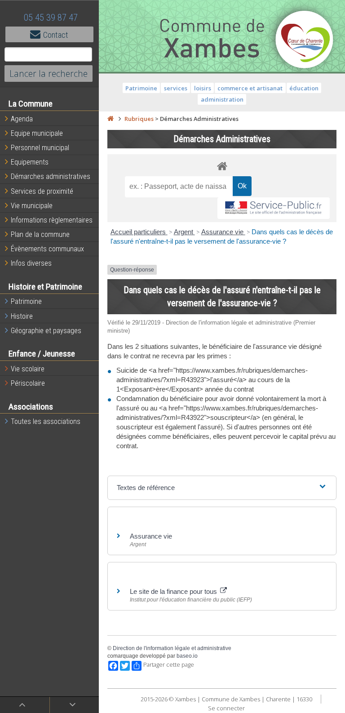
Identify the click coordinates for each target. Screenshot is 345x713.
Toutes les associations (45, 421)
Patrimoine (26, 301)
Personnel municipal (40, 147)
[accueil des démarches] (222, 165)
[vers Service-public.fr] (273, 208)
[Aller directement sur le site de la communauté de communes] (304, 40)
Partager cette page (168, 664)
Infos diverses (31, 263)
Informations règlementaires (52, 220)
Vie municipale (32, 205)
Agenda (22, 119)
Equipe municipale (37, 133)
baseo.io (187, 656)
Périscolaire (28, 383)
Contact (55, 35)
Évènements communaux (47, 249)
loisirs (202, 88)
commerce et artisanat (250, 88)
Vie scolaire (27, 369)
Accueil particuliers (139, 232)
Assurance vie (223, 232)
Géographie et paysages (46, 330)
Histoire (22, 316)
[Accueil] (110, 119)
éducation (303, 88)
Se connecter (226, 708)
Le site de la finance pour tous (174, 591)
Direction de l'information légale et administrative (172, 648)
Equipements (30, 162)
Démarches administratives (50, 176)
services (175, 88)
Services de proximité (42, 191)
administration (222, 99)
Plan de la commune (40, 234)
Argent (184, 232)
